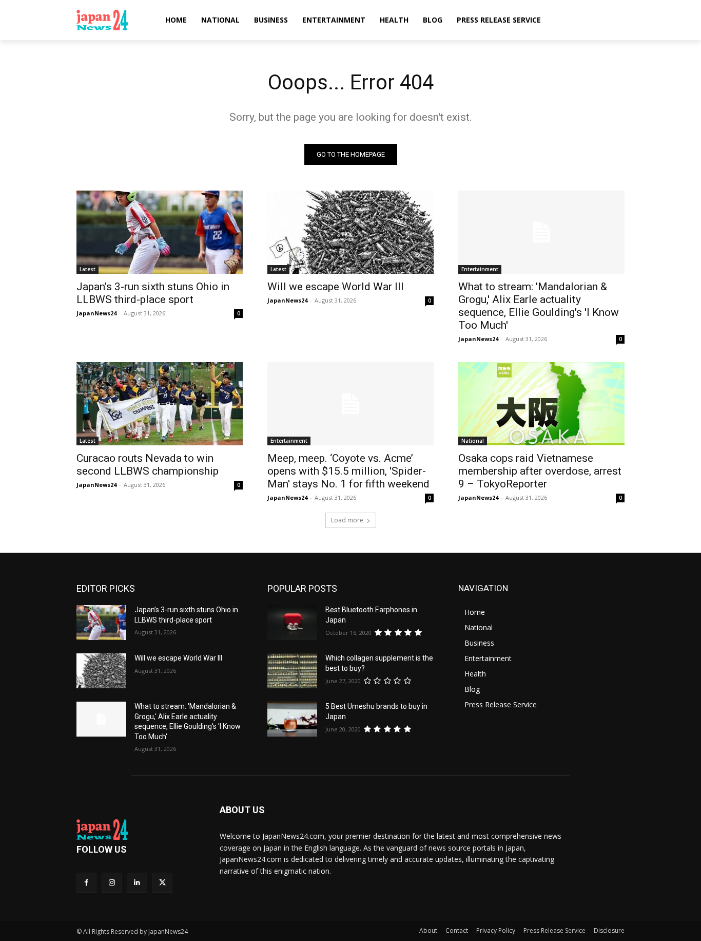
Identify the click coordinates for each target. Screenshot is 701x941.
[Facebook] (86, 883)
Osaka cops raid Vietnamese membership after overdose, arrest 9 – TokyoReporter (539, 471)
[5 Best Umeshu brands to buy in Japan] (292, 719)
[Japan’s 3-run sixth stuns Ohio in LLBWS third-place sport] (159, 232)
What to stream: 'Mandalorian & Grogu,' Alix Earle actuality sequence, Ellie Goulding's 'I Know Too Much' (538, 305)
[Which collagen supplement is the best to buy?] (292, 670)
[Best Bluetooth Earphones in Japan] (292, 622)
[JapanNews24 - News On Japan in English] (112, 20)
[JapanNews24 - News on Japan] (135, 829)
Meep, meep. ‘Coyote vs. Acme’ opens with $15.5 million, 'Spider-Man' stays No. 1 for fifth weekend (348, 471)
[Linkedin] (137, 883)
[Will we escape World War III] (350, 232)
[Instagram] (112, 883)
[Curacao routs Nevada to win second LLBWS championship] (159, 403)
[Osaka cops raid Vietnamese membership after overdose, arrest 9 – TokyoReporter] (541, 403)
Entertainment (479, 269)
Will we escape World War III (335, 286)
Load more (347, 520)
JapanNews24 (96, 313)
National (472, 440)
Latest (87, 269)
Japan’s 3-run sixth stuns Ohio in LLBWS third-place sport (152, 293)
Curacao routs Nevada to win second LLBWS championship (147, 464)
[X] (162, 883)
